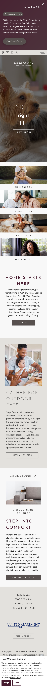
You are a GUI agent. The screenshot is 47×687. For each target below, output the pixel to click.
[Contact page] (7, 52)
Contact (23, 322)
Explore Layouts (23, 577)
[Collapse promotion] (43, 4)
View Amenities (22, 455)
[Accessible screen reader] (3, 52)
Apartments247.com (35, 651)
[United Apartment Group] (23, 625)
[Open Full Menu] (41, 52)
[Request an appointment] (12, 52)
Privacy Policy (15, 678)
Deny (17, 682)
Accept (6, 682)
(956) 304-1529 (24, 608)
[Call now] (17, 52)
